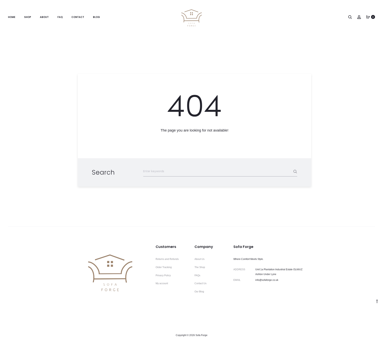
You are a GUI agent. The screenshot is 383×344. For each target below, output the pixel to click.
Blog (96, 17)
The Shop (199, 267)
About (44, 17)
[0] (368, 17)
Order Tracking (164, 267)
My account (162, 283)
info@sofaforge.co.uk (266, 280)
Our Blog (199, 291)
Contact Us (200, 283)
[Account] (359, 17)
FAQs (197, 275)
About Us (199, 259)
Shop (27, 17)
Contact (77, 17)
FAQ (60, 17)
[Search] (350, 17)
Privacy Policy (163, 275)
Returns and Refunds (167, 259)
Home (11, 17)
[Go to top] (377, 301)
